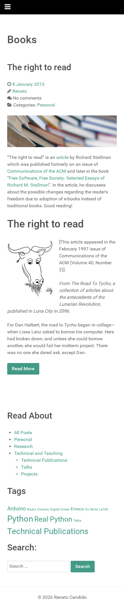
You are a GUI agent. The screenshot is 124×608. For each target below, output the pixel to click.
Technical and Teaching (38, 453)
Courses (43, 509)
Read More (23, 368)
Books (31, 509)
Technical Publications (44, 460)
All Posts (23, 432)
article (62, 157)
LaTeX (103, 509)
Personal (23, 439)
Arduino (16, 509)
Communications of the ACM (36, 171)
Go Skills (91, 509)
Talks (26, 467)
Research (23, 446)
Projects (29, 474)
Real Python (53, 519)
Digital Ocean (59, 509)
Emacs (77, 509)
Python (20, 519)
